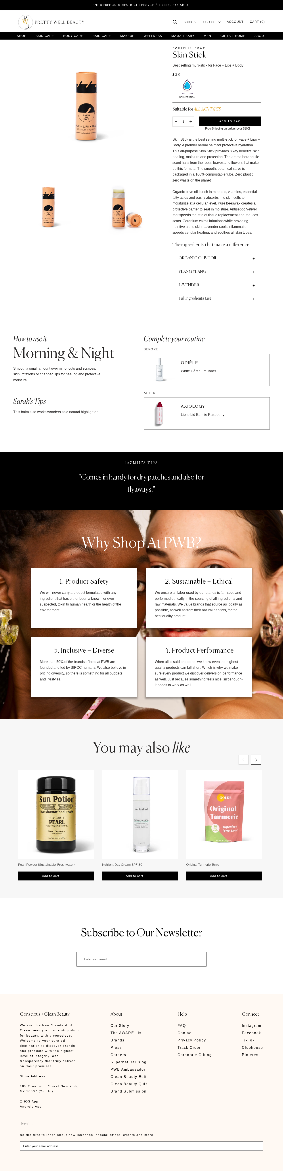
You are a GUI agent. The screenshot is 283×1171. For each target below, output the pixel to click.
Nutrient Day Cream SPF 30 (122, 864)
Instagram (251, 1026)
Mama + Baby (182, 36)
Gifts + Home (232, 36)
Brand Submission (129, 1091)
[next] (256, 760)
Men (207, 36)
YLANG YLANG (192, 272)
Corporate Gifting (195, 1055)
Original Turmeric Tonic (202, 864)
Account (235, 21)
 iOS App (29, 1101)
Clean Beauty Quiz (129, 1084)
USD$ (188, 22)
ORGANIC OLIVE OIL (198, 258)
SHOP (21, 36)
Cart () (257, 21)
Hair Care (101, 36)
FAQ (182, 1026)
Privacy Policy (192, 1040)
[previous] (244, 760)
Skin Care (45, 36)
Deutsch (210, 22)
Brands (117, 1040)
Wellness (153, 36)
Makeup (127, 36)
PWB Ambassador (128, 1069)
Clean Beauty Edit (129, 1077)
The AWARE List (127, 1033)
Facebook (251, 1033)
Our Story (120, 1026)
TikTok (248, 1040)
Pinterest (251, 1055)
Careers (118, 1055)
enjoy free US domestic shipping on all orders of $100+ (141, 5)
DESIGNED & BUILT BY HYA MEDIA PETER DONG (61, 1164)
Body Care (73, 36)
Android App (31, 1106)
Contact (185, 1033)
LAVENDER (189, 285)
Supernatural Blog (129, 1062)
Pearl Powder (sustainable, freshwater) (46, 864)
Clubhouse (252, 1047)
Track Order (189, 1047)
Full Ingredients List (195, 298)
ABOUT (260, 36)
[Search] (175, 21)
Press (116, 1047)
